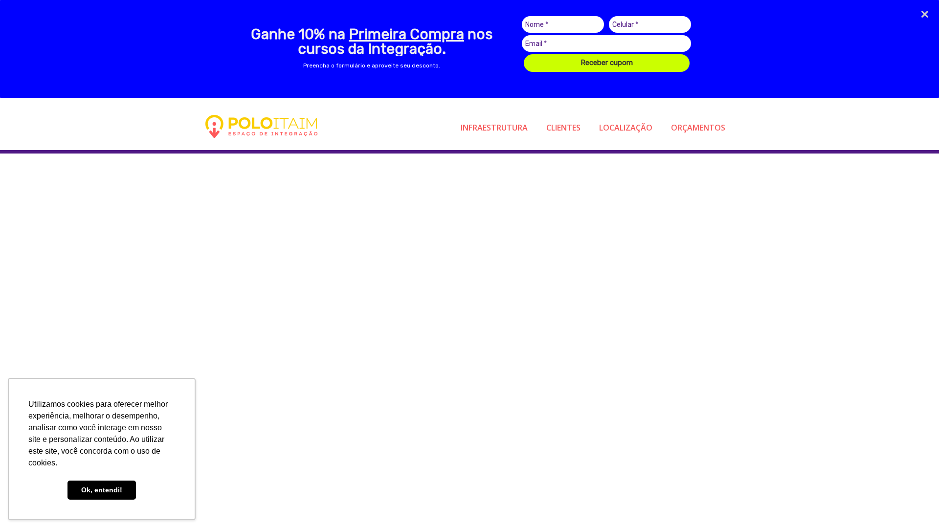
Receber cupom (607, 62)
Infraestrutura (494, 127)
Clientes (563, 127)
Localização (625, 127)
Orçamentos (698, 127)
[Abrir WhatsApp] (914, 503)
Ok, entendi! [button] (101, 490)
